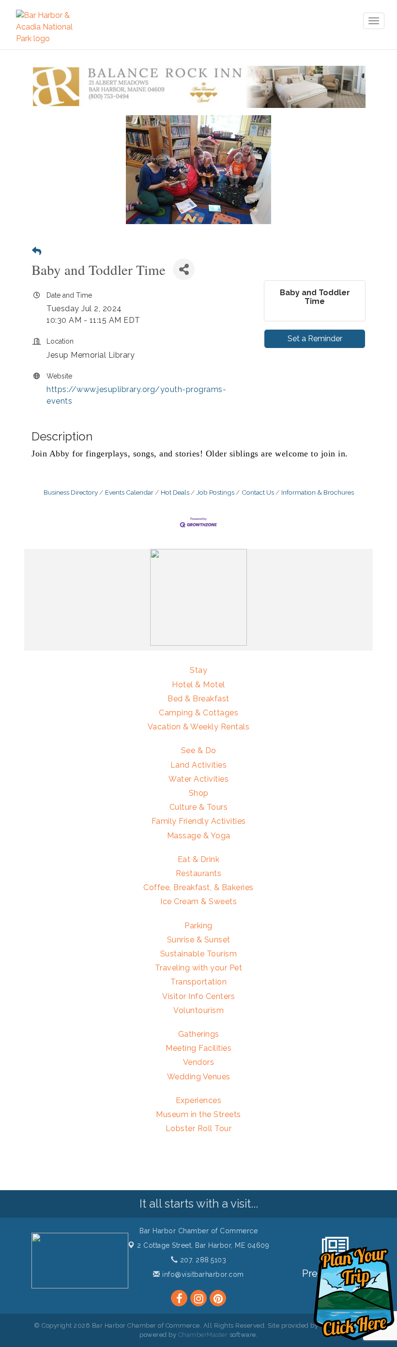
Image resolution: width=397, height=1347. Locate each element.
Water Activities (198, 779)
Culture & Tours (198, 807)
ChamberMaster (203, 1334)
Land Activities (198, 765)
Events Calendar (129, 492)
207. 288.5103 (202, 1260)
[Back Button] (36, 251)
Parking (198, 925)
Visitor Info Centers (198, 996)
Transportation (198, 981)
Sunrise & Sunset (198, 939)
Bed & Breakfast (198, 698)
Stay (198, 670)
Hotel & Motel (198, 684)
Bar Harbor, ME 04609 (203, 1245)
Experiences (199, 1100)
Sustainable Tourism (198, 953)
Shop (199, 793)
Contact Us (258, 492)
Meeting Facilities (198, 1048)
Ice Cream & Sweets (198, 901)
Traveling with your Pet (199, 967)
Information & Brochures (317, 492)
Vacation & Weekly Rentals (199, 726)
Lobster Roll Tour (199, 1128)
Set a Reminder (315, 338)
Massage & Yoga (198, 835)
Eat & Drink (199, 859)
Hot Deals (175, 492)
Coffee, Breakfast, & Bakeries (198, 887)
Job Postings (215, 492)
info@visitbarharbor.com (202, 1274)
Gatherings (198, 1034)
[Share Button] (184, 269)
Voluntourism (198, 1010)
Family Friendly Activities (199, 821)
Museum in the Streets (198, 1114)
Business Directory (71, 492)
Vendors (198, 1062)
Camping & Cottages (198, 712)
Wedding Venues (198, 1076)
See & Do (198, 750)
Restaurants (199, 873)
